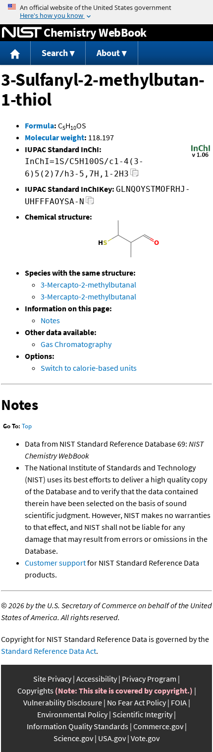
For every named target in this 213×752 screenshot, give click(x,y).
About (108, 52)
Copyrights (35, 690)
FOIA (179, 702)
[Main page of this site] (15, 53)
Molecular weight (54, 137)
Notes (50, 320)
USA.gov (112, 738)
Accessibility (96, 679)
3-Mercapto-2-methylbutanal (88, 284)
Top (27, 426)
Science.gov (73, 738)
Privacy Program (149, 679)
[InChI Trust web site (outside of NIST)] (200, 156)
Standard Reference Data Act (48, 651)
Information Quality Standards (77, 726)
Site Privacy (52, 679)
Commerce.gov (158, 726)
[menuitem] (15, 53)
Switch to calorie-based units (89, 368)
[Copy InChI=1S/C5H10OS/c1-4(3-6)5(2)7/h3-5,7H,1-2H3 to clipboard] (134, 175)
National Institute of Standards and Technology (22, 32)
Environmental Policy (72, 714)
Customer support (55, 563)
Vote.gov (145, 738)
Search (55, 52)
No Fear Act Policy (136, 702)
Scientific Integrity (142, 714)
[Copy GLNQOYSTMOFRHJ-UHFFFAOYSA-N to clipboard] (90, 203)
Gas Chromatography (76, 344)
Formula (39, 125)
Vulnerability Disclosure (62, 702)
